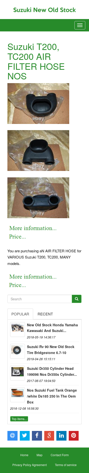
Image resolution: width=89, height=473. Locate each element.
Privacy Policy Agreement (29, 465)
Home (24, 455)
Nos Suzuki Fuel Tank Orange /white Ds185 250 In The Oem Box (52, 396)
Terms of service (66, 465)
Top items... (19, 419)
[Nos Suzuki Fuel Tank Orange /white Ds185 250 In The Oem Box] (17, 394)
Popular (20, 313)
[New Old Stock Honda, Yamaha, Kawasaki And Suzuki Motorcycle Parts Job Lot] (17, 329)
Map (40, 455)
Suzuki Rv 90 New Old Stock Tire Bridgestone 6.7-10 (50, 349)
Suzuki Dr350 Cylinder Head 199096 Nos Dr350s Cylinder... (52, 371)
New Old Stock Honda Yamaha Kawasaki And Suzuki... (52, 327)
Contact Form (60, 455)
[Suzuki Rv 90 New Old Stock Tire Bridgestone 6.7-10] (17, 351)
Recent (45, 313)
